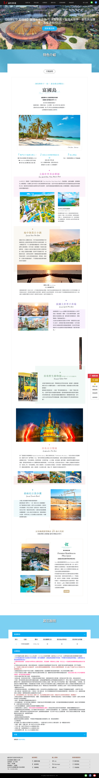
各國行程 (27, 2)
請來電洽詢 (49, 28)
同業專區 (36, 767)
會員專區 (36, 764)
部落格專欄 (62, 2)
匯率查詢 (76, 761)
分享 (96, 380)
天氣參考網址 (21, 739)
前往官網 (66, 591)
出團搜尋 (44, 2)
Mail (55, 767)
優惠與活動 (37, 761)
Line (55, 761)
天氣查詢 (76, 767)
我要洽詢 (95, 376)
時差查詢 (76, 764)
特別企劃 (36, 2)
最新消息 (53, 2)
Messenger (57, 764)
